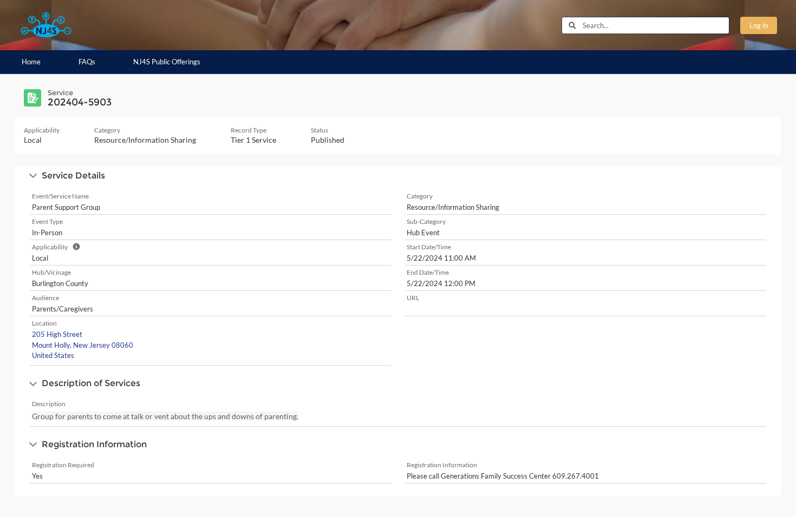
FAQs (87, 61)
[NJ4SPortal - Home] (46, 25)
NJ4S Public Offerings (166, 61)
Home (31, 61)
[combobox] (656, 25)
